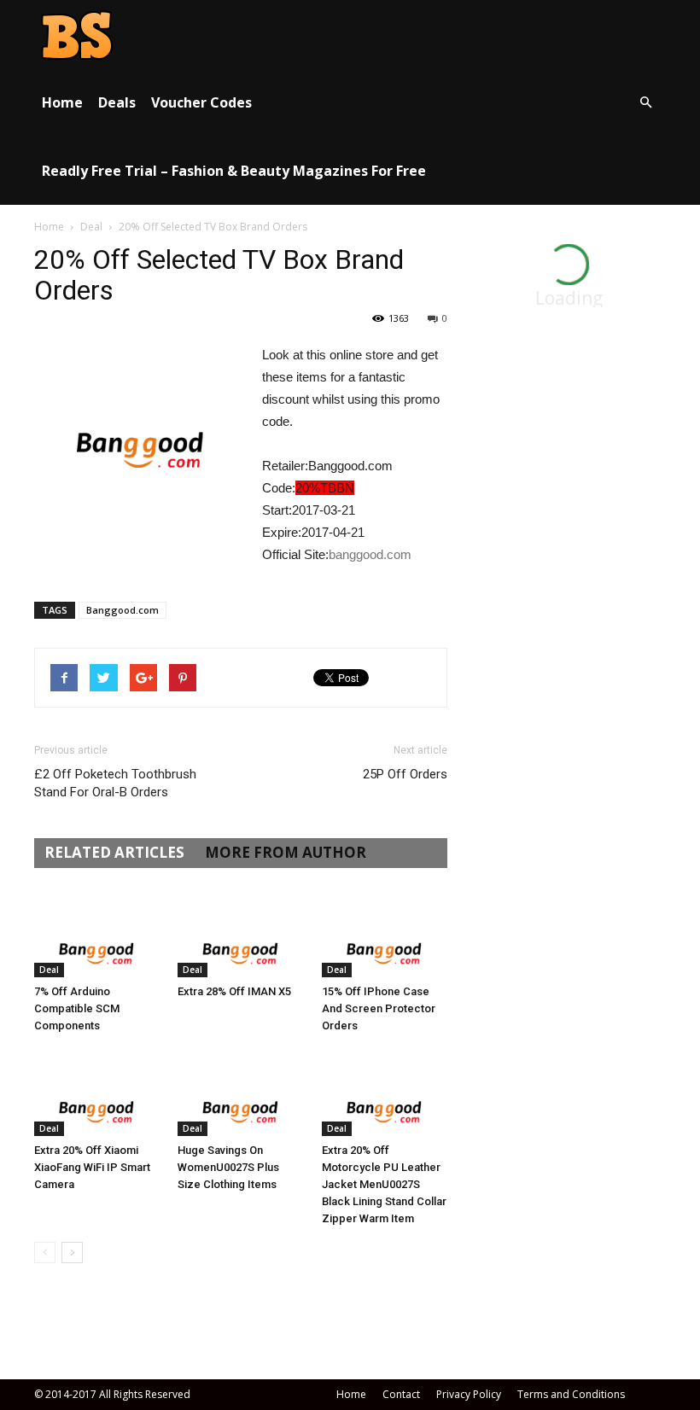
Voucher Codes (201, 102)
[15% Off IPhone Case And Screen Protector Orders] (384, 934)
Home (62, 102)
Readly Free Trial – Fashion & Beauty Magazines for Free (234, 170)
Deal (91, 226)
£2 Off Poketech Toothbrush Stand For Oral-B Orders (115, 783)
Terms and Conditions (571, 1394)
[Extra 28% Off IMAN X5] (240, 934)
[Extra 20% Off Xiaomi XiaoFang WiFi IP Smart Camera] (97, 1092)
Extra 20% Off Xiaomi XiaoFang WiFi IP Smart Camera (92, 1167)
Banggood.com (122, 609)
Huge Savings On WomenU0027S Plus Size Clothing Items (228, 1167)
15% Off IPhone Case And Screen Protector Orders (378, 1008)
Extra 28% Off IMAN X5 (234, 991)
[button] (645, 102)
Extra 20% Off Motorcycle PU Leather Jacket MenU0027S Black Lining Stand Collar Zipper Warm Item (384, 1184)
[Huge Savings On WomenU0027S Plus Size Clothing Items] (240, 1092)
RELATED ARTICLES (114, 852)
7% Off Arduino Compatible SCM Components (77, 1008)
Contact (401, 1394)
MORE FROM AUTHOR (285, 852)
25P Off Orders (405, 774)
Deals (117, 102)
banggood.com (370, 554)
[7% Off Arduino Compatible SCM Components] (97, 934)
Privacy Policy (468, 1394)
